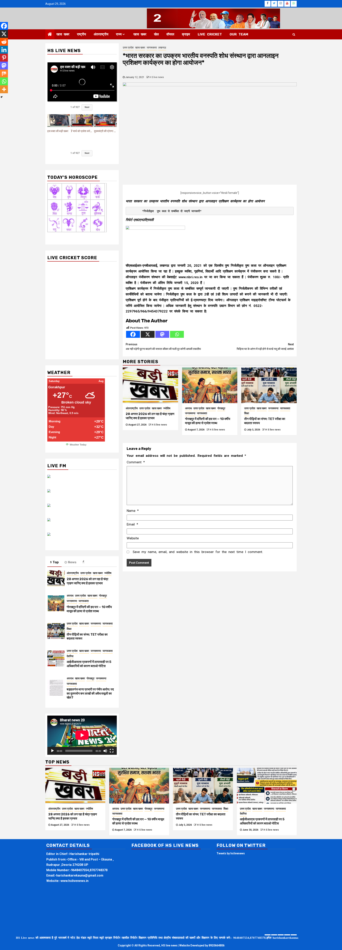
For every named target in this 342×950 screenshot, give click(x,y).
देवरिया (70, 656)
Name (133, 511)
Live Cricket (210, 34)
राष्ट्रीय (81, 34)
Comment (136, 462)
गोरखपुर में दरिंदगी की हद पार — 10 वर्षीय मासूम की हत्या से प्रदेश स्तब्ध (207, 421)
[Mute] (105, 751)
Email (132, 524)
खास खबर (62, 34)
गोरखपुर (221, 408)
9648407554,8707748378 (89, 870)
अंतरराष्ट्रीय (101, 34)
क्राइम (186, 34)
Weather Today (78, 444)
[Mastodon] (162, 334)
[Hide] (1, 97)
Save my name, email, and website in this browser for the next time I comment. (198, 552)
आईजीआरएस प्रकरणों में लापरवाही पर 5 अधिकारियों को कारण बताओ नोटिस (89, 664)
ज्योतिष (166, 408)
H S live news (156, 77)
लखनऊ (162, 47)
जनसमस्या (190, 413)
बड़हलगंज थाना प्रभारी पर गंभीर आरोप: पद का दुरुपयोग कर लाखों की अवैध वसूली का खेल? (90, 693)
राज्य (119, 34)
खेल (156, 34)
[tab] (83, 561)
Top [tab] (56, 562)
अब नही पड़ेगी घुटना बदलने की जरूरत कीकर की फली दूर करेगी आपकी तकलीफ (163, 347)
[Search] (293, 34)
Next (87, 107)
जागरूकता (152, 47)
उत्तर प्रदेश (128, 47)
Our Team (239, 34)
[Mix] (4, 73)
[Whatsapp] (177, 334)
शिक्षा (246, 413)
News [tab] (72, 562)
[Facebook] (133, 334)
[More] (4, 89)
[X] (148, 334)
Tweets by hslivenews (231, 853)
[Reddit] (4, 42)
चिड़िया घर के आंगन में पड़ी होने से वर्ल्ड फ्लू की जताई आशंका (265, 347)
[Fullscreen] (112, 751)
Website (133, 538)
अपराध (188, 408)
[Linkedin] (4, 50)
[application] (82, 735)
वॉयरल (170, 34)
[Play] (52, 751)
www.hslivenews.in (74, 881)
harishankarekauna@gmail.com (79, 875)
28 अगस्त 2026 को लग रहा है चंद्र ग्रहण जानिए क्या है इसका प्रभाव (150, 416)
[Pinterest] (4, 58)
